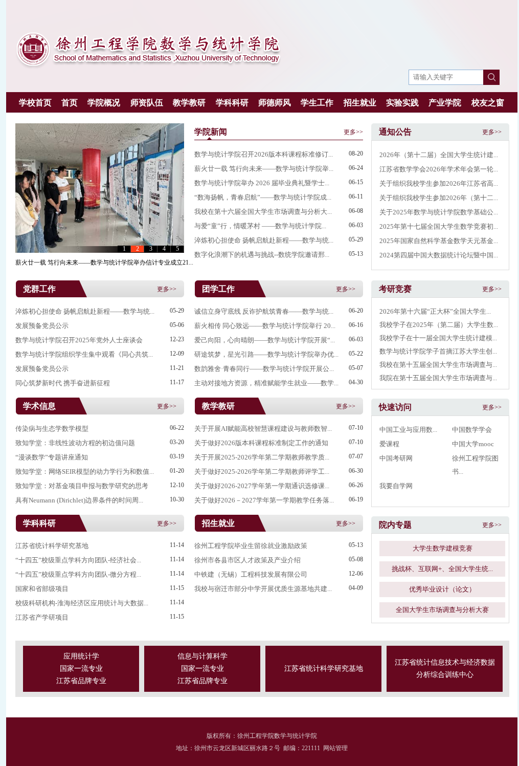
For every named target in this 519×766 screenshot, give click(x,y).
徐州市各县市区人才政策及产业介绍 (247, 560)
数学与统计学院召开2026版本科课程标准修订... (263, 154)
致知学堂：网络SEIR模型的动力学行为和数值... (84, 471)
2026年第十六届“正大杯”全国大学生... (435, 311)
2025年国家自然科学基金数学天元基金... (438, 241)
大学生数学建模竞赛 (442, 548)
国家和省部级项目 (42, 589)
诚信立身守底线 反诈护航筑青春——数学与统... (263, 311)
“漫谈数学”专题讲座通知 (51, 457)
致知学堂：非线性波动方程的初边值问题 (75, 443)
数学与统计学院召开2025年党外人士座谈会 (79, 340)
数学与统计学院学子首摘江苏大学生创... (438, 351)
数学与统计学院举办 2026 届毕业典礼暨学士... (261, 183)
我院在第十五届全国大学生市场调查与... (438, 378)
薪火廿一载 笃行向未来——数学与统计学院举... (263, 168)
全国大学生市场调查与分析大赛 (442, 610)
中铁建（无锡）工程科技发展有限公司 (250, 574)
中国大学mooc (473, 444)
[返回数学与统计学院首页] (148, 66)
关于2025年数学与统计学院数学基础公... (438, 212)
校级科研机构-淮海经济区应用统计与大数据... (81, 603)
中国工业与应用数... (408, 429)
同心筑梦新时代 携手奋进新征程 (62, 383)
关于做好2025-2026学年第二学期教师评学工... (261, 471)
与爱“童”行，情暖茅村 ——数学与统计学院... (260, 226)
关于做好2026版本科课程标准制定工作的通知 (261, 443)
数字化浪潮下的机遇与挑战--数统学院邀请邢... (261, 254)
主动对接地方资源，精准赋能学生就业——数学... (266, 383)
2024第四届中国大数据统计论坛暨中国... (438, 255)
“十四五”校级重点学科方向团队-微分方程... (78, 574)
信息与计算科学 (202, 656)
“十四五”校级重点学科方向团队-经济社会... (78, 560)
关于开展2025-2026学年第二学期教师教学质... (261, 457)
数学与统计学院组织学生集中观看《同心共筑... (84, 354)
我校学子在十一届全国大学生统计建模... (438, 338)
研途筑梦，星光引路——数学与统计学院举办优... (266, 354)
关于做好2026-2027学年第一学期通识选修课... (261, 486)
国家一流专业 (81, 668)
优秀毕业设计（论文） (442, 589)
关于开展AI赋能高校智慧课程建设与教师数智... (263, 428)
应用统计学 (81, 656)
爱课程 (389, 444)
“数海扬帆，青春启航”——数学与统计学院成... (262, 197)
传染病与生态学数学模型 (51, 428)
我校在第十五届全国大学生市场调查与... (438, 364)
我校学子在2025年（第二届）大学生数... (438, 325)
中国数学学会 (472, 429)
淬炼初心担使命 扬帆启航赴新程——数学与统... (263, 240)
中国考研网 (396, 458)
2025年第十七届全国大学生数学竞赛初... (438, 226)
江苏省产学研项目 (42, 617)
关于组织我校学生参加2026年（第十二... (438, 198)
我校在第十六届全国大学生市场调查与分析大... (263, 211)
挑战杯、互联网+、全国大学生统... (442, 569)
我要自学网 (396, 486)
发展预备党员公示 (42, 326)
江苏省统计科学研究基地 (51, 546)
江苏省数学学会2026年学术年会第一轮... (438, 169)
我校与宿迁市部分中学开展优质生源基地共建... (263, 589)
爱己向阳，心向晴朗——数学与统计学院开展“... (264, 340)
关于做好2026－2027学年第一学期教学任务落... (264, 500)
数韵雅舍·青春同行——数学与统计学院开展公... (264, 369)
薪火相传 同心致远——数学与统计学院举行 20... (264, 326)
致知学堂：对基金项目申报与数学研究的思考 (81, 486)
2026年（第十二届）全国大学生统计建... (438, 155)
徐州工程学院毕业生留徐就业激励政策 (250, 546)
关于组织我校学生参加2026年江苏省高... (438, 183)
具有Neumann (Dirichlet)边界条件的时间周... (79, 500)
